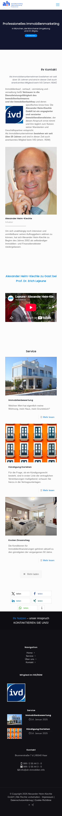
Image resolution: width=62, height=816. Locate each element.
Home (30, 652)
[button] (20, 593)
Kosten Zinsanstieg (19, 540)
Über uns (29, 659)
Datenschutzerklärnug (22, 800)
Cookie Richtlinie (43, 800)
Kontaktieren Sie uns (31, 35)
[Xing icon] (32, 804)
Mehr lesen (48, 417)
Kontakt (29, 662)
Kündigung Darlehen (20, 467)
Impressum (47, 797)
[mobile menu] (57, 4)
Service (29, 656)
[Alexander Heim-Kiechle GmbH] (12, 5)
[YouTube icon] (29, 804)
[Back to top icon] (55, 809)
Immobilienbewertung (20, 400)
